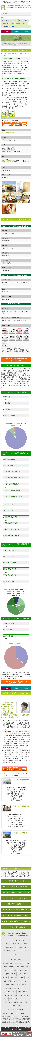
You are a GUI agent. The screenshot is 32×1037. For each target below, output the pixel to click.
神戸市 (10, 1002)
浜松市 (11, 998)
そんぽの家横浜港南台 (21, 780)
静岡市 (6, 998)
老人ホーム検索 (20, 940)
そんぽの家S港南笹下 (21, 833)
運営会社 (26, 951)
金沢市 (21, 1002)
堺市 (21, 998)
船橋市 (20, 988)
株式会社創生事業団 (8, 132)
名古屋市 (26, 995)
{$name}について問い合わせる (14, 124)
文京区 (27, 977)
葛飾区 (22, 967)
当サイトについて (17, 951)
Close (30, 1032)
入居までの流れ (7, 951)
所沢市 (19, 991)
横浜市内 (21, 741)
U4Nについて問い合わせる (14, 768)
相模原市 (24, 984)
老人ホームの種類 (22, 943)
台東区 (19, 974)
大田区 (17, 967)
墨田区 (7, 974)
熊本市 (18, 1006)
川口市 (14, 991)
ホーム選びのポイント (20, 947)
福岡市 (13, 1006)
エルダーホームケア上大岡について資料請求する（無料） (16, 359)
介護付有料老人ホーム (22, 1010)
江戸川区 (11, 967)
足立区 (21, 963)
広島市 (26, 1002)
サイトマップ (15, 954)
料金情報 (16, 31)
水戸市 (10, 995)
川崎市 (12, 984)
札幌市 (15, 995)
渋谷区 (16, 970)
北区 (27, 967)
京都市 (5, 1002)
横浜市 (7, 984)
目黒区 (9, 981)
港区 (5, 981)
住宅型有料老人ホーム (16, 733)
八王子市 (15, 981)
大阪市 (16, 998)
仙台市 (20, 995)
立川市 (26, 981)
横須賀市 (8, 988)
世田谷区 (13, 974)
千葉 (24, 988)
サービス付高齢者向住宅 (22, 1013)
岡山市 (16, 1002)
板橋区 (5, 967)
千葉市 (14, 988)
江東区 (5, 970)
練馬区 (22, 977)
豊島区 (11, 977)
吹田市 (26, 998)
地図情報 (26, 31)
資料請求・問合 (7, 1034)
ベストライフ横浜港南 (21, 806)
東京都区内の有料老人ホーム (10, 963)
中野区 (16, 977)
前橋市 (4, 995)
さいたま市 (7, 991)
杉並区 (26, 970)
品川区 (10, 970)
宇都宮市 (25, 991)
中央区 (24, 974)
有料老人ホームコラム (10, 943)
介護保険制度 (9, 947)
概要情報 (6, 31)
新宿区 (21, 970)
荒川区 (27, 963)
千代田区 (5, 977)
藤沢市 (18, 984)
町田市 (21, 981)
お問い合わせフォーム (23, 1022)
